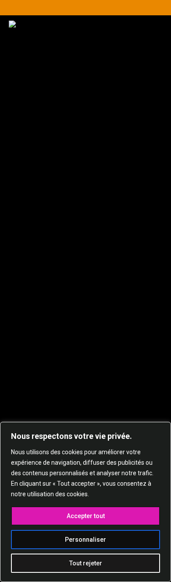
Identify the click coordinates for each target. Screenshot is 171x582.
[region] (85, 502)
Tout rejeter (85, 563)
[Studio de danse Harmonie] (85, 64)
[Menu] (143, 114)
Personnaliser (85, 539)
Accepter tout (86, 515)
